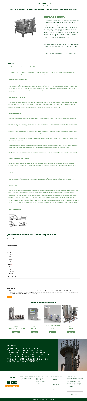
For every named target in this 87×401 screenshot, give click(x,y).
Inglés (10, 269)
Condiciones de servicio (57, 384)
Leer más (16, 332)
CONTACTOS (55, 379)
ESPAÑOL (54, 389)
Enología (11, 254)
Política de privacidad (56, 386)
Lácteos (11, 259)
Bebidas (11, 257)
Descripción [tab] (11, 63)
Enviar (9, 297)
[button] (41, 17)
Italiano (11, 273)
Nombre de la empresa (13, 238)
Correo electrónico (12, 245)
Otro (10, 261)
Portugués (11, 271)
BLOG (54, 381)
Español (11, 267)
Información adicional (13, 276)
